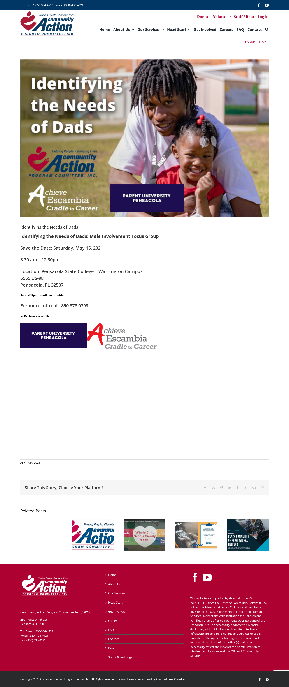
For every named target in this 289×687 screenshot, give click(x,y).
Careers (113, 621)
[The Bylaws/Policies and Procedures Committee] (93, 521)
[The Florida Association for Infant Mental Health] (248, 521)
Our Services (116, 593)
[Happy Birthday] (144, 521)
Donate (113, 648)
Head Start (115, 602)
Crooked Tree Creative (170, 679)
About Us (114, 584)
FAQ (111, 630)
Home (112, 575)
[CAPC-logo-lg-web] (47, 12)
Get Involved (116, 611)
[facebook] (259, 5)
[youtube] (267, 5)
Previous (249, 42)
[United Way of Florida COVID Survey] (196, 521)
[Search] (267, 29)
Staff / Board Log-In (121, 657)
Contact (113, 639)
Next (262, 42)
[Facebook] (194, 577)
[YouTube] (207, 577)
